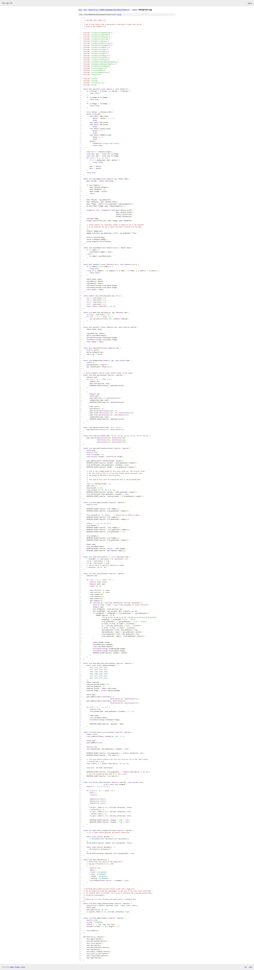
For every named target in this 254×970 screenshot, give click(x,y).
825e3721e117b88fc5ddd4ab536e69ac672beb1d (109, 9)
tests (135, 9)
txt (245, 967)
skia (80, 9)
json (250, 967)
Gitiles (12, 967)
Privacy (17, 967)
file (119, 14)
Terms (23, 967)
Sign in (250, 3)
